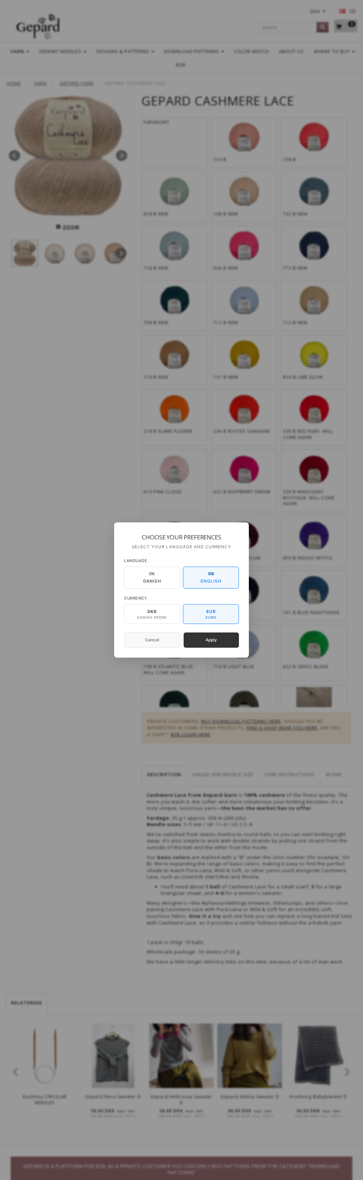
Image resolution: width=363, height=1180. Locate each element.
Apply (211, 639)
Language (135, 560)
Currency (135, 598)
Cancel (152, 639)
